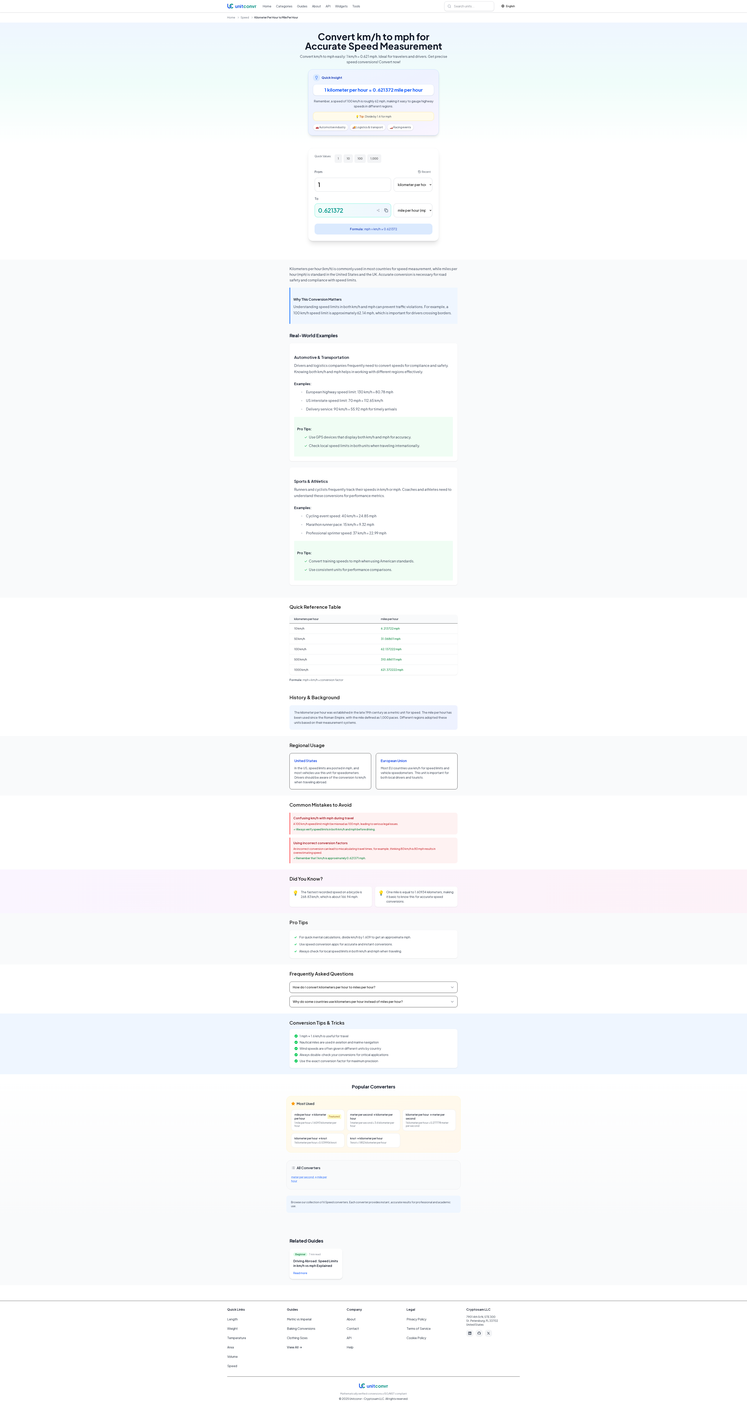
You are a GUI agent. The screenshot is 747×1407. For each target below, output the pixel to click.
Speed (245, 17)
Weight (232, 1328)
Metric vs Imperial (299, 1319)
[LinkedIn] (469, 1333)
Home (267, 6)
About (316, 6)
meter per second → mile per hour (309, 1179)
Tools (356, 6)
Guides (302, 6)
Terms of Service (419, 1328)
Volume (232, 1356)
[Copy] (386, 210)
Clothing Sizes (297, 1338)
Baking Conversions (301, 1328)
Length (232, 1319)
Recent (426, 171)
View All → (294, 1347)
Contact (353, 1328)
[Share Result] (378, 210)
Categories (284, 6)
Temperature (236, 1338)
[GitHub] (479, 1333)
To (316, 199)
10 (348, 158)
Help (350, 1347)
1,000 (374, 158)
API (328, 6)
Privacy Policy (416, 1319)
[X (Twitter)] (488, 1333)
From (318, 172)
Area (230, 1347)
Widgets (341, 6)
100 (360, 158)
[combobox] (469, 6)
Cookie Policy (416, 1338)
